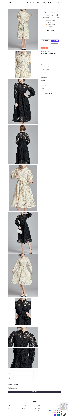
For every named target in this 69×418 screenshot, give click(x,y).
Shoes (43, 2)
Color (50, 28)
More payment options (54, 43)
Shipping (46, 24)
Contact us (9, 406)
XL (52, 36)
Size (50, 33)
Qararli (11, 2)
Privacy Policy (24, 405)
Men (38, 2)
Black (52, 30)
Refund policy (24, 408)
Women (32, 2)
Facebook (38, 405)
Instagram (38, 410)
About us (9, 405)
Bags (49, 2)
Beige (48, 30)
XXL (55, 36)
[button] (50, 20)
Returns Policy (10, 408)
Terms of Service (24, 406)
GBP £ (59, 405)
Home (27, 2)
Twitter (37, 406)
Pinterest (38, 408)
